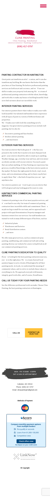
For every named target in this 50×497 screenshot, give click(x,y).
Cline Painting (25, 38)
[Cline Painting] (25, 33)
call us (16, 333)
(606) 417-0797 (25, 46)
